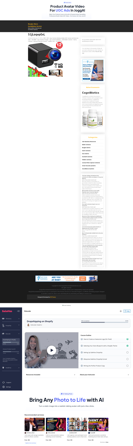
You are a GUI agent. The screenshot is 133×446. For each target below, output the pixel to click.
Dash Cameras (86, 150)
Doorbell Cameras (87, 156)
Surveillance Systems (88, 168)
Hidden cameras (86, 159)
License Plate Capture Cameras (91, 162)
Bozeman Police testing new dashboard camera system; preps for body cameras (92, 217)
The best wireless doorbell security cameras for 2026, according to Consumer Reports (92, 177)
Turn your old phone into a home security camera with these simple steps (92, 245)
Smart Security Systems (89, 165)
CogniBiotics (90, 92)
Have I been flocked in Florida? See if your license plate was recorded (92, 259)
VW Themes (53, 297)
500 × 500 (46, 38)
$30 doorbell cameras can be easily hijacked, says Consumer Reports (90, 191)
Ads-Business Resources (89, 141)
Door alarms (85, 153)
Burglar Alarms (86, 147)
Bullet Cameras (86, 144)
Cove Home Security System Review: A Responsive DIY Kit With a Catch (91, 227)
